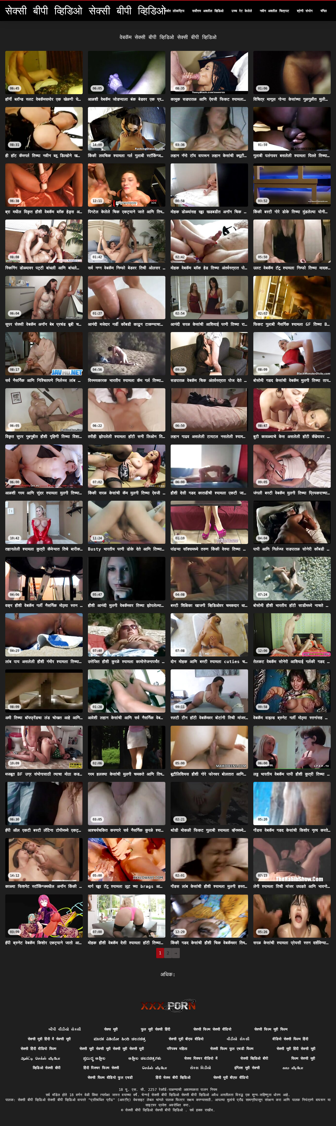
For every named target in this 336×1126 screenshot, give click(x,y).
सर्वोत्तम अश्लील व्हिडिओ (208, 11)
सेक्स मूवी (111, 1029)
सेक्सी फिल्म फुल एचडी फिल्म (231, 1049)
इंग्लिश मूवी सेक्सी (247, 1068)
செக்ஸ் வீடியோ (154, 1068)
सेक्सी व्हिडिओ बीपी (254, 1058)
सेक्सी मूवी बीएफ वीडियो (186, 1039)
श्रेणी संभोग (305, 11)
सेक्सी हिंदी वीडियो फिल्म (38, 1049)
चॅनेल (324, 11)
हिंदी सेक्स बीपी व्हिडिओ (173, 1077)
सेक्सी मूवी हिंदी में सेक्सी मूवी (49, 1039)
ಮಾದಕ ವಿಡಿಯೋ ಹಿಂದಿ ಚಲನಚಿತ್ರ (120, 1039)
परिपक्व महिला (177, 1049)
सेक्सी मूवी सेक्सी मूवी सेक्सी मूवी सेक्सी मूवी (112, 1049)
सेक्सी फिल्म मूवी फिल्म (270, 1029)
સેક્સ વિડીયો (200, 1068)
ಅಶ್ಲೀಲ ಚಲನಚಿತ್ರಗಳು (144, 1058)
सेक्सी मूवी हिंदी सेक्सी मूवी (296, 1049)
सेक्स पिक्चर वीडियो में (200, 1058)
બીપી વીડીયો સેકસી (65, 1029)
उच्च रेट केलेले (242, 11)
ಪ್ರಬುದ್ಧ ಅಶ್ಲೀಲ (94, 1058)
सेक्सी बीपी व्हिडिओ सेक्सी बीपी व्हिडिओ (155, 1110)
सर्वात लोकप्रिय (174, 11)
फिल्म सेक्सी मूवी (303, 1058)
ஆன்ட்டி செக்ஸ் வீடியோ (40, 1058)
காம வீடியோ (293, 1068)
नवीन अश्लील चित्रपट (274, 11)
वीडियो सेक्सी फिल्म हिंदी (290, 1039)
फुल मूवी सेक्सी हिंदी (155, 1029)
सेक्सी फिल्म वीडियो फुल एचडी (110, 1077)
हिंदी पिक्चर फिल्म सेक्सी (101, 1068)
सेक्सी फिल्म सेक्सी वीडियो (212, 1029)
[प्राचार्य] (168, 1006)
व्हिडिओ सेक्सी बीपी (47, 1068)
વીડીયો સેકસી (238, 1039)
